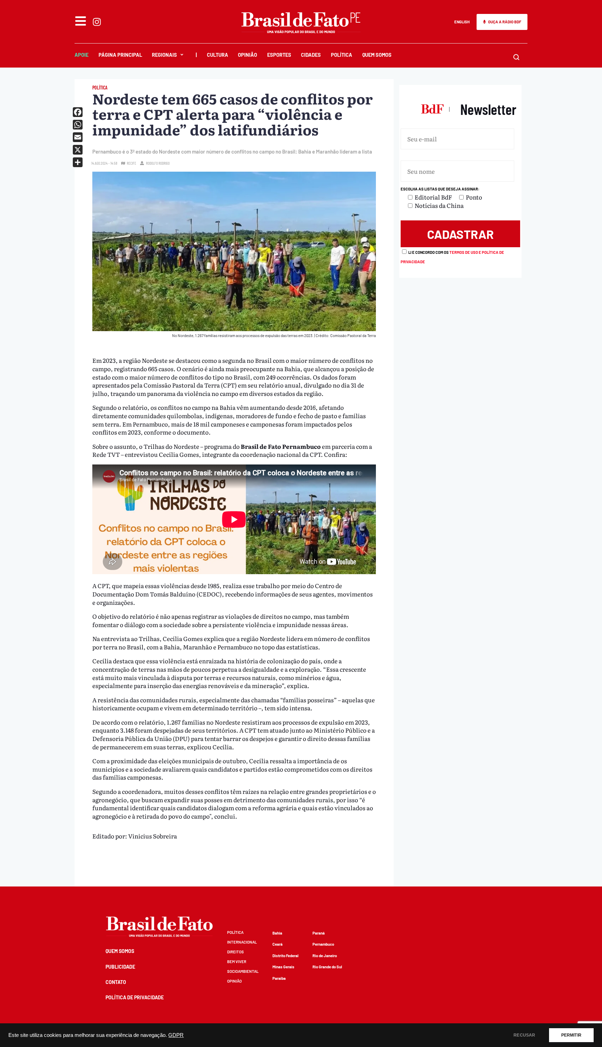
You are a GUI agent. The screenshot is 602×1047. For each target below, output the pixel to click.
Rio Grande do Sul (327, 966)
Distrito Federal (285, 955)
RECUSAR (524, 1035)
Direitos (235, 952)
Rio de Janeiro (324, 955)
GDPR (176, 1035)
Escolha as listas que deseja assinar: (440, 189)
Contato (116, 982)
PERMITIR (571, 1035)
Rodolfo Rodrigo (158, 163)
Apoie (81, 55)
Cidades (311, 55)
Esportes (279, 55)
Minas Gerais (283, 966)
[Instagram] (96, 21)
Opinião (247, 55)
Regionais (164, 55)
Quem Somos (377, 55)
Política (341, 55)
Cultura (217, 55)
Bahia (277, 933)
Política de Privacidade (135, 997)
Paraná (318, 933)
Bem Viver (236, 961)
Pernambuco (323, 944)
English (462, 21)
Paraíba (279, 978)
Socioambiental (242, 971)
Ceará (277, 944)
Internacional (242, 942)
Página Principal (120, 55)
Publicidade (120, 967)
